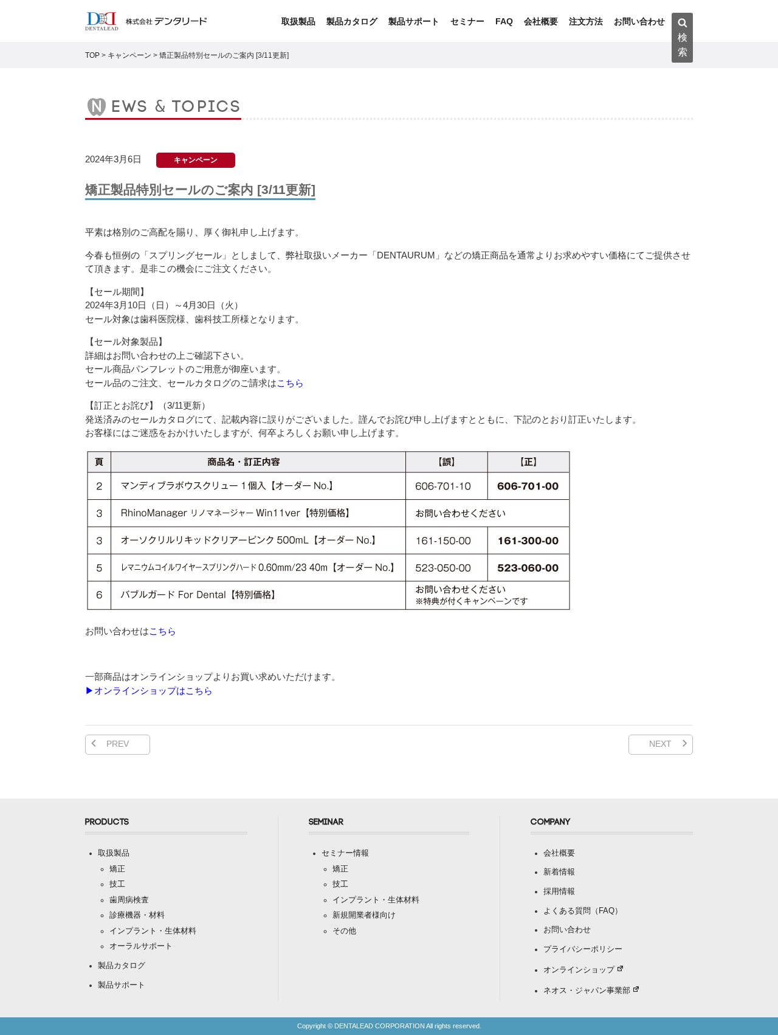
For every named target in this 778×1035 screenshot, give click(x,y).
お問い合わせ (639, 21)
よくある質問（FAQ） (582, 911)
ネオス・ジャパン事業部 (586, 990)
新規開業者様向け (364, 915)
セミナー (467, 21)
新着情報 (559, 872)
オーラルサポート (141, 946)
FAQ (504, 21)
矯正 (117, 869)
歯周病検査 (129, 900)
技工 (117, 884)
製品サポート (413, 21)
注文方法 (586, 21)
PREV (117, 744)
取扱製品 (298, 21)
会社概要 (541, 21)
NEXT (660, 744)
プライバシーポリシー (582, 949)
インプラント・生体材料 (152, 931)
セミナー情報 (345, 853)
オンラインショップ (578, 970)
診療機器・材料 (137, 915)
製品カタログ (351, 21)
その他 (344, 931)
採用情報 (559, 891)
